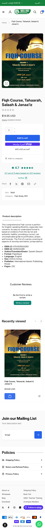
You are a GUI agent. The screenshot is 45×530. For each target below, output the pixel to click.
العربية (37, 3)
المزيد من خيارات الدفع (22, 149)
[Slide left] (4, 61)
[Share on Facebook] (10, 184)
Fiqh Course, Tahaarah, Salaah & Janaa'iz (19, 382)
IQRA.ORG (19, 526)
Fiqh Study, (19, 196)
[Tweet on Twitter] (16, 184)
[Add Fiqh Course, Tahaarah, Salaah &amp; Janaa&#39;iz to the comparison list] (39, 396)
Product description (12, 216)
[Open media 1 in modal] (22, 60)
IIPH (26, 196)
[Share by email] (28, 183)
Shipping (4, 120)
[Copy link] (35, 184)
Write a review (22, 303)
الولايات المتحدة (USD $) (11, 3)
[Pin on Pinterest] (22, 184)
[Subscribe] (38, 435)
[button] (3, 12)
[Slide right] (41, 61)
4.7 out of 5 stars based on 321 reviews (22, 173)
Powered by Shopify (27, 526)
